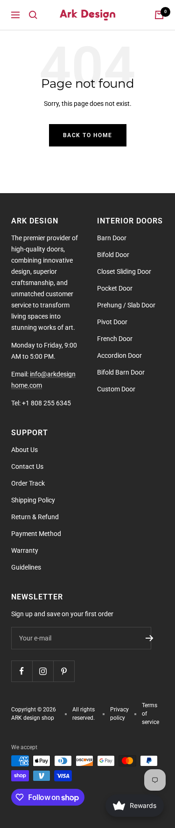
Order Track (28, 483)
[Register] (150, 638)
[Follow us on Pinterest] (63, 671)
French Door (115, 338)
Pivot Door (112, 322)
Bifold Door (113, 254)
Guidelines (26, 567)
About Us (24, 449)
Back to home (87, 135)
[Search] (33, 15)
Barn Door (111, 238)
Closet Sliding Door (124, 271)
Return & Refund (35, 517)
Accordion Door (119, 355)
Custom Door (116, 389)
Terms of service (150, 713)
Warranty (24, 550)
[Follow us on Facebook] (21, 671)
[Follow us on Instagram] (42, 671)
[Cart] (159, 15)
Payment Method (36, 533)
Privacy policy (119, 713)
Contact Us (27, 466)
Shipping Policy (33, 500)
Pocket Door (115, 288)
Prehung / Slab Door (126, 305)
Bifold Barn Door (121, 372)
